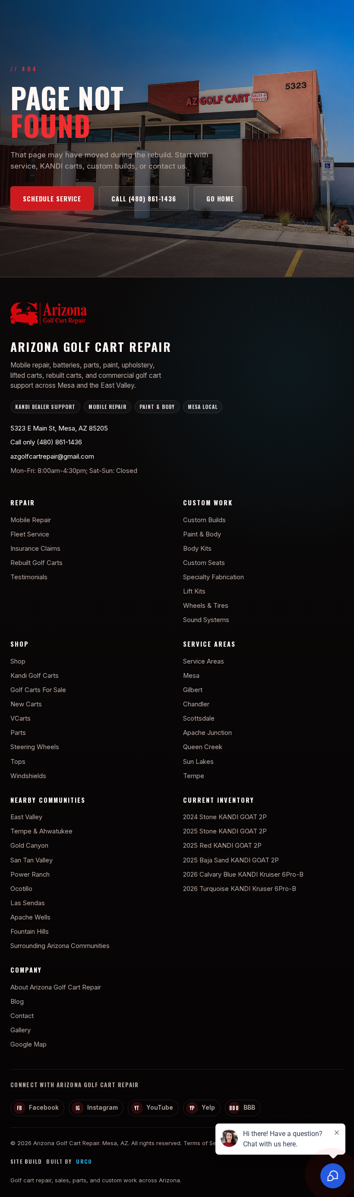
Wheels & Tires (205, 606)
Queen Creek (202, 747)
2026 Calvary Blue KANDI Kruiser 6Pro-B (243, 874)
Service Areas (203, 661)
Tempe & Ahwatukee (41, 831)
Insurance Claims (35, 548)
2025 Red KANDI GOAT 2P (222, 845)
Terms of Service (206, 1143)
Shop (17, 661)
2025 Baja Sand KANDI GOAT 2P (231, 860)
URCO (84, 1161)
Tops (17, 762)
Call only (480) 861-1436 (46, 442)
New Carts (26, 704)
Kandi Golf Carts (34, 676)
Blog (17, 1001)
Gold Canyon (29, 845)
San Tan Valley (31, 860)
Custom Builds (204, 520)
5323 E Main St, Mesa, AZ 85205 (59, 428)
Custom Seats (204, 563)
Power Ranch (30, 874)
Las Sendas (27, 903)
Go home (220, 198)
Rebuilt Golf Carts (36, 563)
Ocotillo (21, 889)
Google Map (28, 1044)
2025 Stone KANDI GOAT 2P (225, 831)
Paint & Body (202, 534)
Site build (26, 1161)
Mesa (191, 676)
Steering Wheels (34, 747)
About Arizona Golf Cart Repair (55, 987)
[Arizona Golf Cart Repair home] (177, 316)
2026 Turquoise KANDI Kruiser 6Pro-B (239, 889)
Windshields (28, 776)
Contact (22, 1016)
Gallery (20, 1030)
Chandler (196, 704)
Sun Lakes (198, 762)
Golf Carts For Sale (38, 690)
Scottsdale (199, 718)
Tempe (193, 776)
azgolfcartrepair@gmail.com (52, 456)
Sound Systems (206, 620)
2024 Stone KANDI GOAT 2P (225, 817)
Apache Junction (207, 733)
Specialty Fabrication (213, 577)
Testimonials (28, 577)
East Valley (26, 817)
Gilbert (192, 690)
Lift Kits (194, 591)
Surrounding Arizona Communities (60, 946)
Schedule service (52, 198)
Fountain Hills (29, 931)
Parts (18, 733)
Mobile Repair (30, 520)
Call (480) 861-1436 (143, 198)
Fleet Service (29, 534)
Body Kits (197, 548)
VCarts (20, 718)
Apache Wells (30, 917)
